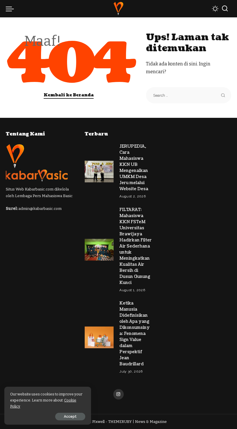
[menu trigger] (11, 8)
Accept (70, 417)
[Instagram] (118, 394)
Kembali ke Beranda (69, 95)
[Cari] (224, 8)
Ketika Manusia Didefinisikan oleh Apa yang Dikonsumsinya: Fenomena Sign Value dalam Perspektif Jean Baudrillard (134, 333)
